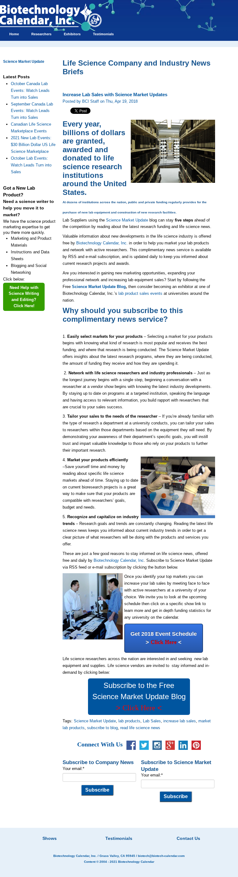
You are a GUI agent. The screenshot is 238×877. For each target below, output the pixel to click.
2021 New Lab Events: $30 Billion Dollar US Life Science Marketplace (33, 144)
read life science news (140, 727)
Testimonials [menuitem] (103, 34)
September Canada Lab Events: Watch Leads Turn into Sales (32, 111)
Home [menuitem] (14, 34)
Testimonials (118, 838)
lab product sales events (140, 293)
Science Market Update (23, 61)
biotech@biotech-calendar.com (161, 856)
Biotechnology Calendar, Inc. (102, 243)
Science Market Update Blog (99, 286)
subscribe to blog (102, 727)
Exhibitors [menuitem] (72, 34)
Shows (49, 838)
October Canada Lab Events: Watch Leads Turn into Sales (30, 90)
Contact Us (188, 838)
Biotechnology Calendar (136, 861)
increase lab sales (179, 721)
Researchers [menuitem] (41, 34)
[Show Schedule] (86, 830)
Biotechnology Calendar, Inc (119, 560)
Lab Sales (152, 721)
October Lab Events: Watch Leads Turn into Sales (31, 165)
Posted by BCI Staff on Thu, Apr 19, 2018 (100, 101)
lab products (129, 721)
